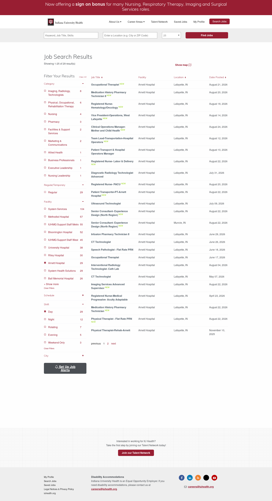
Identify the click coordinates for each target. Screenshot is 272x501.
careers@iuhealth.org (104, 489)
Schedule (49, 295)
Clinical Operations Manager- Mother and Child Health (108, 128)
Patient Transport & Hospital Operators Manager (108, 151)
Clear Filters (49, 288)
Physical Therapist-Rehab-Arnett (110, 330)
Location (179, 77)
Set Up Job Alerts (66, 368)
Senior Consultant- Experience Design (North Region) (109, 213)
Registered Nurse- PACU (106, 184)
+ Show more (51, 284)
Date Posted (217, 77)
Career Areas (135, 21)
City (46, 355)
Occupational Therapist (105, 84)
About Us (114, 21)
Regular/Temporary (54, 184)
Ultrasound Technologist (106, 203)
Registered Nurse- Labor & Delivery (112, 161)
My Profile (199, 21)
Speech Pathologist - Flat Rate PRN (112, 249)
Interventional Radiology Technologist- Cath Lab (105, 267)
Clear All (82, 77)
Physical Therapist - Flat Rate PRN (111, 319)
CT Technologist (101, 242)
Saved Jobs (180, 21)
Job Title (96, 77)
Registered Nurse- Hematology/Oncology (104, 105)
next (113, 343)
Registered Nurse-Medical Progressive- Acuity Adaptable (109, 297)
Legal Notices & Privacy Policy (59, 489)
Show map (181, 65)
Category (49, 83)
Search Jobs (219, 21)
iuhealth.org (50, 493)
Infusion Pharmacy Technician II (110, 234)
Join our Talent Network (136, 453)
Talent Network (159, 21)
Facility (48, 201)
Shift (46, 304)
